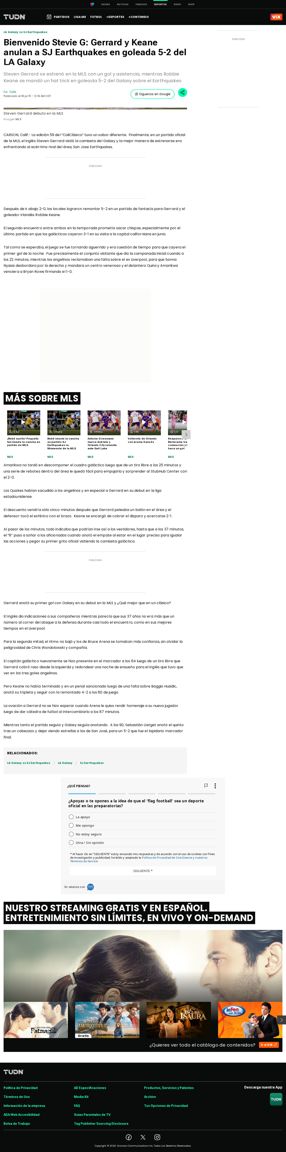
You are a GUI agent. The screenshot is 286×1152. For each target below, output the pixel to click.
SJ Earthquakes (92, 763)
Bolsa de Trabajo (17, 1123)
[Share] (182, 92)
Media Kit (81, 1097)
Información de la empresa (24, 1106)
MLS (10, 457)
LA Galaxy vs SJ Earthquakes (25, 32)
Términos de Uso (17, 1097)
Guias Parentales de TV (92, 1114)
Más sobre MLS (42, 398)
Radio (177, 4)
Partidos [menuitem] (61, 17)
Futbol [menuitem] (96, 17)
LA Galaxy (65, 763)
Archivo (150, 1097)
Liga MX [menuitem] (80, 17)
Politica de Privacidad (21, 1088)
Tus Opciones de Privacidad (166, 1106)
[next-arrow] (186, 434)
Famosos (141, 4)
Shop (191, 4)
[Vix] (276, 17)
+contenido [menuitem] (138, 17)
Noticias (122, 4)
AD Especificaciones (90, 1088)
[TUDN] (15, 17)
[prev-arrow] (1, 1020)
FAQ (77, 1106)
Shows (105, 4)
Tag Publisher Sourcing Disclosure (101, 1123)
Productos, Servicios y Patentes (169, 1088)
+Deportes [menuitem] (115, 17)
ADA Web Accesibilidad (22, 1114)
